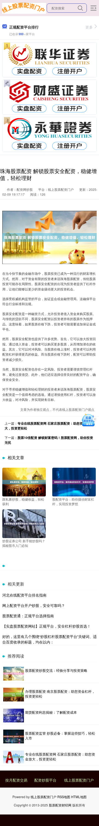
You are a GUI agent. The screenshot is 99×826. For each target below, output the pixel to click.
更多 (89, 27)
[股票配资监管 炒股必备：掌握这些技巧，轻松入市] (13, 736)
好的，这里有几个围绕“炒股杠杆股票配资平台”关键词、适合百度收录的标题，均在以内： (49, 639)
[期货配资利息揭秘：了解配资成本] (13, 715)
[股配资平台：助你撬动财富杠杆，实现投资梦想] (74, 481)
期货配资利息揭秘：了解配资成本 (51, 712)
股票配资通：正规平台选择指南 (28, 615)
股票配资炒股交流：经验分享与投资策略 (56, 670)
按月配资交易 (16, 780)
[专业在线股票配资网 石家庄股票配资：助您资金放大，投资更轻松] (13, 757)
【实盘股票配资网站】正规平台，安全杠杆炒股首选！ (46, 626)
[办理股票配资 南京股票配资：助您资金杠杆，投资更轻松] (13, 694)
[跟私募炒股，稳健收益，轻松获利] (24, 481)
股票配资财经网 (60, 805)
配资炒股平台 (45, 780)
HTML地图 (79, 796)
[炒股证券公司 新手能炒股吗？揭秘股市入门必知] (24, 523)
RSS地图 (63, 796)
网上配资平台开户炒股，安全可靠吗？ (33, 605)
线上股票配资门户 (79, 780)
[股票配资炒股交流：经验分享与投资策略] (13, 674)
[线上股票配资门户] (24, 7)
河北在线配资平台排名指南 (24, 595)
